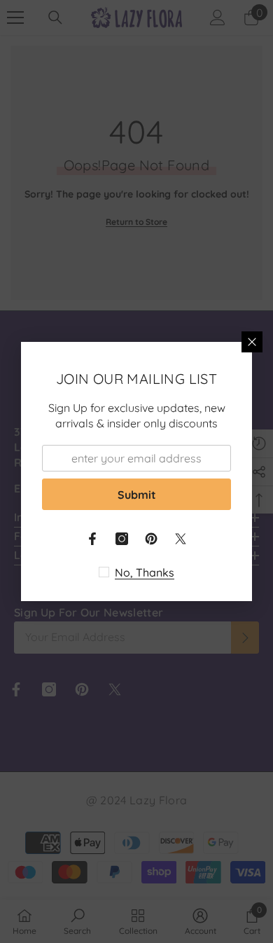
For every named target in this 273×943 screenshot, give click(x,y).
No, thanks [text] (144, 572)
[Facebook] (92, 538)
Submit (137, 495)
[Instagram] (121, 538)
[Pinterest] (151, 538)
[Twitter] (180, 538)
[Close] (251, 341)
